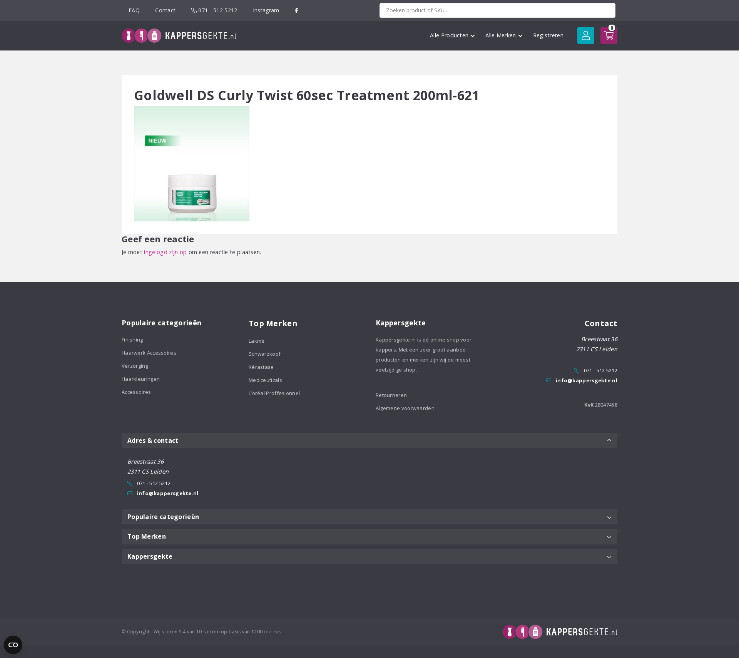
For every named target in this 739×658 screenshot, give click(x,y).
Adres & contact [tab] (153, 440)
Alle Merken (500, 35)
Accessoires (136, 391)
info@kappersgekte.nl (586, 380)
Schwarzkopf (265, 353)
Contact (165, 10)
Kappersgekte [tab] (150, 556)
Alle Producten (449, 35)
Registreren (548, 35)
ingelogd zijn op (165, 252)
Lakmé (257, 340)
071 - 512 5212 (217, 10)
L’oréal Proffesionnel (274, 393)
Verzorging (135, 365)
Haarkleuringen (141, 378)
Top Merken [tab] (146, 536)
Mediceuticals (265, 380)
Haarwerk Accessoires (149, 352)
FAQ (134, 10)
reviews (272, 631)
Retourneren (391, 395)
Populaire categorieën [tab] (163, 516)
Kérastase (261, 366)
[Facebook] (296, 10)
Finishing (132, 339)
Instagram (266, 10)
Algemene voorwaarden (405, 408)
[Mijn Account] (585, 35)
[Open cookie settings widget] (13, 645)
